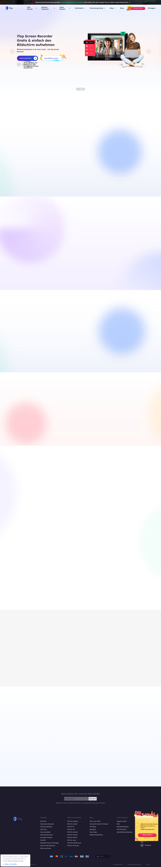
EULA (147, 864)
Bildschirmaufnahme (96, 835)
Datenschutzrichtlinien (134, 864)
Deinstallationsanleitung (124, 832)
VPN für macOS (72, 824)
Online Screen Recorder (47, 845)
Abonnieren (92, 798)
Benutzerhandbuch (123, 827)
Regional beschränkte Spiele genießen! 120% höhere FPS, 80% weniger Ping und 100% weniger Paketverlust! (81, 2)
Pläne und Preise (45, 848)
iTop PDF (43, 840)
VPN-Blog (93, 827)
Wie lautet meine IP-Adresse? (99, 824)
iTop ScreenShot (45, 832)
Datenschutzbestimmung (15, 861)
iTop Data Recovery (46, 835)
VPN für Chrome (72, 835)
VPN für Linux (71, 840)
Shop (122, 8)
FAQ (118, 824)
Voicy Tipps (93, 832)
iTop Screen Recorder (47, 824)
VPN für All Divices (73, 845)
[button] (12, 51)
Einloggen (151, 8)
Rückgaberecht (118, 864)
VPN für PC (70, 827)
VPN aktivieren (121, 829)
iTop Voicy (43, 829)
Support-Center (122, 821)
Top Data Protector (46, 837)
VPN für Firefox (72, 837)
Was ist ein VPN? (95, 821)
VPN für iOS (71, 829)
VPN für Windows (72, 821)
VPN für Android (72, 832)
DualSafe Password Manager (49, 843)
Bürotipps (93, 829)
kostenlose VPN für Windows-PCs (41, 181)
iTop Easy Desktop (60, 359)
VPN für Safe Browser (74, 843)
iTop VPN (43, 821)
